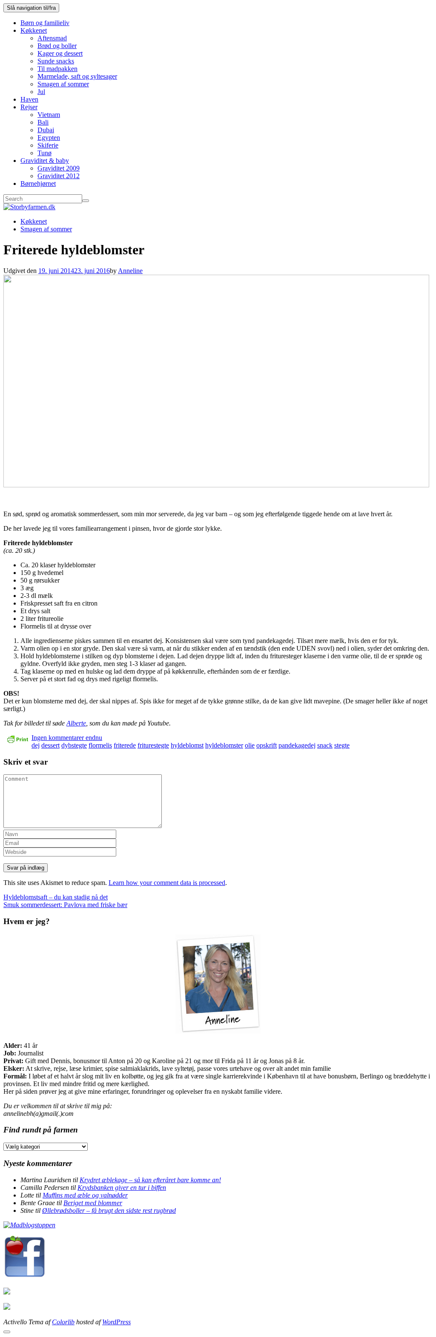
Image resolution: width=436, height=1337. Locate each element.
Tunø (44, 152)
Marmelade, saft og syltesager (77, 76)
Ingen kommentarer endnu (67, 737)
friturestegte (153, 745)
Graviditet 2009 (58, 168)
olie (250, 745)
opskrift (266, 745)
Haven (29, 99)
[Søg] (85, 200)
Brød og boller (57, 45)
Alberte (76, 723)
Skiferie (47, 145)
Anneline (130, 270)
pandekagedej (297, 745)
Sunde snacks (55, 61)
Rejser (28, 107)
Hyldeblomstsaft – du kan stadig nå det (55, 897)
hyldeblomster (224, 745)
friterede (125, 745)
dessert (50, 745)
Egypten (48, 137)
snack (325, 745)
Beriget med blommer (92, 1202)
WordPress (116, 1322)
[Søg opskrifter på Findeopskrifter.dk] (29, 1225)
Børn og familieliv (44, 22)
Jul (41, 91)
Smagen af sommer (63, 84)
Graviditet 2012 (58, 175)
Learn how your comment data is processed (167, 882)
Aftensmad (52, 38)
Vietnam (48, 114)
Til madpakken (57, 68)
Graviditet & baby (44, 160)
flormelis (100, 745)
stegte (342, 745)
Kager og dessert (60, 53)
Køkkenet (33, 30)
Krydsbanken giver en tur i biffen (121, 1187)
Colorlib (63, 1322)
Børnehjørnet (38, 183)
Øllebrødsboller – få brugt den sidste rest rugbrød (109, 1210)
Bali (43, 122)
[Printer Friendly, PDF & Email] (17, 742)
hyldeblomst (187, 745)
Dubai (45, 130)
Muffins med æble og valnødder (85, 1195)
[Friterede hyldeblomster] (216, 485)
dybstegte (74, 745)
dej (36, 745)
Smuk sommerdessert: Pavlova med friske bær (65, 904)
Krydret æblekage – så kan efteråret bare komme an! (150, 1179)
